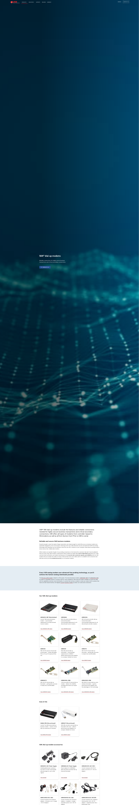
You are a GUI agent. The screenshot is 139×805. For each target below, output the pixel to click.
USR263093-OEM (94, 578)
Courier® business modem (66, 582)
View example (43, 777)
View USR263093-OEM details (88, 691)
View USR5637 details (65, 734)
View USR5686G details (66, 628)
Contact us (126, 1)
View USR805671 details (45, 691)
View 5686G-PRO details (45, 734)
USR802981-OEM (84, 578)
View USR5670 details (86, 660)
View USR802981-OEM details (67, 691)
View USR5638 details (45, 660)
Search (119, 1)
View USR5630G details (87, 628)
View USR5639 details (65, 660)
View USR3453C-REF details (46, 628)
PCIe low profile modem (47, 578)
